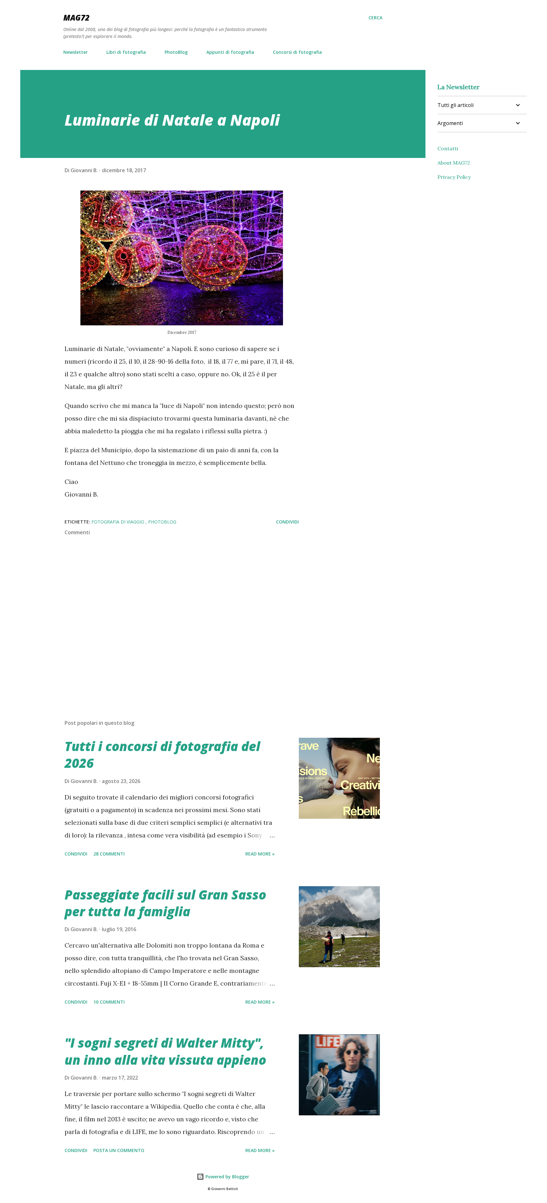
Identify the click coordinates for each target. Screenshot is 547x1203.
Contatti (447, 148)
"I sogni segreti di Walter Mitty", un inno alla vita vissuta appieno (165, 1051)
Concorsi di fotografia (297, 52)
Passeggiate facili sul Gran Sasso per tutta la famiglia (165, 903)
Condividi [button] (287, 522)
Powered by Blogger (226, 1177)
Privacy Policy (454, 177)
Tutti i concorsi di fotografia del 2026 (162, 754)
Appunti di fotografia (230, 52)
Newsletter (75, 52)
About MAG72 (453, 163)
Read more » (260, 854)
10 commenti (109, 1002)
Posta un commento (118, 1150)
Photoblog (162, 522)
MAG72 (76, 17)
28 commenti (109, 854)
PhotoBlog (176, 52)
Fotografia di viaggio (118, 522)
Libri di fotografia (126, 52)
